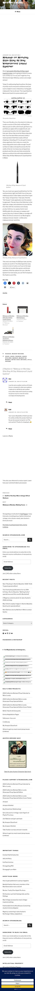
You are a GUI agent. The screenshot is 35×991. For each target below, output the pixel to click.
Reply (10, 402)
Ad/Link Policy (7, 858)
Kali (19, 55)
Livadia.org (6, 722)
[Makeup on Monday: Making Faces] (23, 309)
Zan (10, 379)
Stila (30, 359)
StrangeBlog (13, 2)
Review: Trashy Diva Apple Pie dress (14, 890)
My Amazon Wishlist (9, 826)
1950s (7, 356)
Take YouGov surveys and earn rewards (15, 830)
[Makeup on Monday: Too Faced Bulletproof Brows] (9, 330)
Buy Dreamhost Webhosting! (12, 809)
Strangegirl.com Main (9, 869)
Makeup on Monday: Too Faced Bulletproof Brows (8, 338)
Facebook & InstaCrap (12, 639)
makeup (15, 358)
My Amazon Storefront (10, 725)
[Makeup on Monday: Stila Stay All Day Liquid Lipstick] (9, 309)
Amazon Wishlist (8, 805)
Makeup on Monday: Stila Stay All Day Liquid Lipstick (8, 317)
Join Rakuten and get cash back (12, 818)
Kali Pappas (24, 514)
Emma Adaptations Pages (11, 714)
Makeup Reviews (18, 353)
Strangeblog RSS (8, 866)
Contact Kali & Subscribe (11, 855)
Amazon (5, 802)
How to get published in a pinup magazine (16, 881)
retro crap (15, 359)
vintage (8, 361)
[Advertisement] (17, 32)
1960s (12, 356)
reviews (24, 359)
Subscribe (8, 568)
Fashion (8, 353)
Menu (18, 11)
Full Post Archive (8, 862)
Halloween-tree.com (9, 718)
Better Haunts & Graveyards (12, 711)
